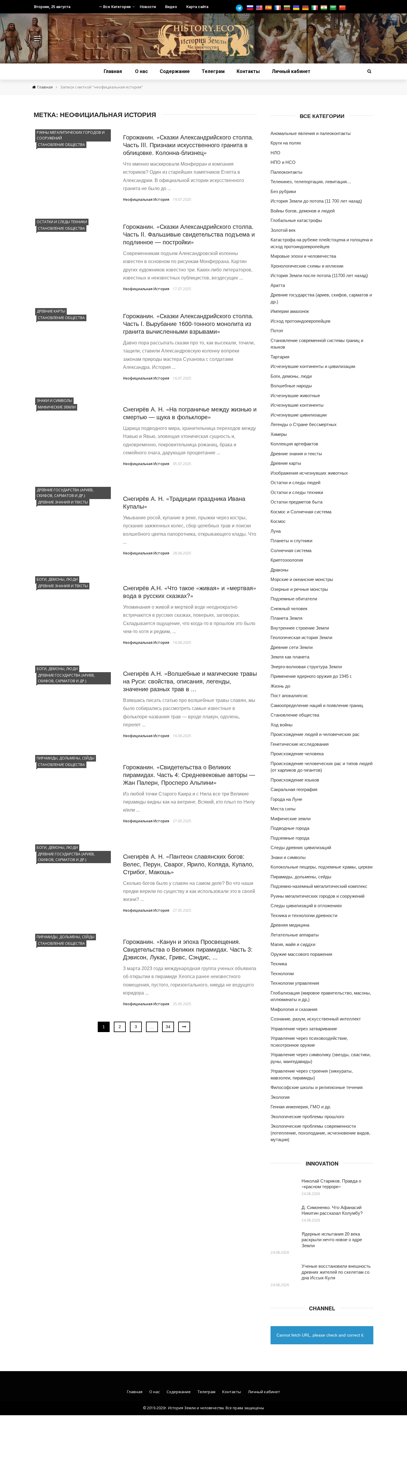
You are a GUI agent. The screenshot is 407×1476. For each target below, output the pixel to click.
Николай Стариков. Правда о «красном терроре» (331, 1183)
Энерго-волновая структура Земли (306, 666)
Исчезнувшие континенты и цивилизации (313, 366)
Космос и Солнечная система (301, 511)
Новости (148, 6)
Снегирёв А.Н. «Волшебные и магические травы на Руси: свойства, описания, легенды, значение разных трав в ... (190, 681)
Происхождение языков (295, 779)
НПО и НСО (283, 162)
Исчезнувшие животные (295, 395)
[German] (306, 7)
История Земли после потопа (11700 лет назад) (319, 275)
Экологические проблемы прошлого (307, 1116)
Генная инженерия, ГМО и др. (301, 1106)
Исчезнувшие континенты (297, 405)
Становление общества (61, 144)
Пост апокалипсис (289, 695)
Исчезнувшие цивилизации (299, 414)
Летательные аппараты (295, 934)
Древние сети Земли (292, 647)
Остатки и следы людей (295, 482)
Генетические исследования (300, 744)
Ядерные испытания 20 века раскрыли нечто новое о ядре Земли (332, 1239)
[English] (260, 7)
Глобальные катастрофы (296, 220)
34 (168, 1026)
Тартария (280, 356)
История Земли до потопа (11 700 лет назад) (316, 200)
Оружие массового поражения (301, 954)
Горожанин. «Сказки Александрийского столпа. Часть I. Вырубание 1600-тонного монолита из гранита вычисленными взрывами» (188, 323)
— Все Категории (115, 6)
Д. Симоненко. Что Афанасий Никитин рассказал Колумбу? (332, 1210)
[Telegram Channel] (241, 8)
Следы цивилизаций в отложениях (306, 905)
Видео (171, 6)
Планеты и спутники (291, 540)
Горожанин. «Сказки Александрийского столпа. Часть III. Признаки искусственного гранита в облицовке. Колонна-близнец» (188, 145)
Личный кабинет (291, 71)
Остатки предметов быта (296, 501)
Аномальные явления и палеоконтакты (311, 133)
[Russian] (250, 7)
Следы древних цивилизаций (301, 847)
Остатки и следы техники (62, 221)
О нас (141, 71)
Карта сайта (197, 6)
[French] (278, 7)
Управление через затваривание (304, 1028)
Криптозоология (287, 560)
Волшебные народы (291, 385)
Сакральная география (294, 789)
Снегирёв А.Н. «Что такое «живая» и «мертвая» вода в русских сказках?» (189, 591)
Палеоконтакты (286, 172)
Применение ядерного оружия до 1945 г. (311, 676)
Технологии (282, 973)
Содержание (175, 71)
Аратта (278, 285)
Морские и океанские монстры (302, 579)
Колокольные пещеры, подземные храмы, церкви (321, 866)
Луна (276, 531)
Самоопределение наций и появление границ (317, 705)
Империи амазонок (290, 311)
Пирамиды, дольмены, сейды (65, 758)
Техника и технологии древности (304, 915)
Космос (278, 521)
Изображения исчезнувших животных (309, 473)
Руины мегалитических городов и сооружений (71, 135)
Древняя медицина (290, 924)
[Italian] (315, 7)
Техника (279, 963)
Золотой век (283, 230)
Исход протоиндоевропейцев (300, 321)
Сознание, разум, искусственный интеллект (316, 1018)
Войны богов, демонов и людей (303, 210)
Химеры (279, 434)
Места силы (283, 808)
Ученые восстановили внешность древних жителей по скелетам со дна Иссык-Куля (336, 1272)
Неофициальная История (146, 199)
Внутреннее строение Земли (300, 627)
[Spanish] (269, 7)
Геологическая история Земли (301, 637)
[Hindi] (324, 7)
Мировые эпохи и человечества (303, 256)
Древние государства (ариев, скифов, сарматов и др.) (65, 492)
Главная (113, 71)
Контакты (248, 71)
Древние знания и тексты (63, 502)
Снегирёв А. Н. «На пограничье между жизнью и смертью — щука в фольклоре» (190, 413)
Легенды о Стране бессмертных (304, 424)
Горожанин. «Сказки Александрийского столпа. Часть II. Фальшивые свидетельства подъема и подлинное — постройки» (189, 234)
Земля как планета (290, 656)
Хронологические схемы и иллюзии (307, 265)
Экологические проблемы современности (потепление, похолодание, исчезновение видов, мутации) (320, 1133)
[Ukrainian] (297, 7)
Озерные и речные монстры (299, 589)
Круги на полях (286, 142)
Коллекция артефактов (294, 443)
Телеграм (213, 71)
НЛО (275, 152)
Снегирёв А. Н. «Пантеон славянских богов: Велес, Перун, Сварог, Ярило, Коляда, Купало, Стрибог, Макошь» (188, 864)
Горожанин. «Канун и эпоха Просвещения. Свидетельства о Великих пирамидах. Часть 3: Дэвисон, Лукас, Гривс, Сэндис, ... (188, 949)
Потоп (277, 330)
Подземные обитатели (294, 598)
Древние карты (51, 311)
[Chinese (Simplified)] (343, 7)
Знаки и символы (54, 400)
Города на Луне (286, 799)
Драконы (279, 569)
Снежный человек (289, 608)
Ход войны (282, 724)
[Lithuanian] (287, 7)
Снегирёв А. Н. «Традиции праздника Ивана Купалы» (184, 502)
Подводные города (290, 828)
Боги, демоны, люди (57, 579)
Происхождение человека (297, 753)
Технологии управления (295, 983)
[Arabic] (334, 7)
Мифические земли (57, 407)
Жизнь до (280, 686)
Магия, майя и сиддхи (293, 944)
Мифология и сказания (294, 1009)
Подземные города (290, 837)
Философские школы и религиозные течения (317, 1087)
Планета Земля (286, 618)
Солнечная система (291, 550)
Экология (280, 1097)
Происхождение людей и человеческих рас (315, 734)
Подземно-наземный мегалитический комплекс (319, 886)
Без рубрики (283, 191)
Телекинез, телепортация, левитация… (311, 181)
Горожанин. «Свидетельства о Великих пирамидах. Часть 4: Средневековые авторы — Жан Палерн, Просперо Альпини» (189, 774)
